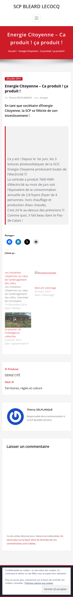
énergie (44, 97)
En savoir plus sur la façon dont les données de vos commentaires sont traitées (35, 539)
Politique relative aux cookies (39, 583)
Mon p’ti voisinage (45, 288)
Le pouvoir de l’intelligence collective (13, 333)
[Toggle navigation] (36, 18)
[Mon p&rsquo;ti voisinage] (48, 278)
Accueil (11, 51)
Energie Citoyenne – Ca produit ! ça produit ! (42, 51)
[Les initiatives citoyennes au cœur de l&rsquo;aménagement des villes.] (20, 290)
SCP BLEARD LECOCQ (36, 6)
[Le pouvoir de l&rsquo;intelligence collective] (18, 320)
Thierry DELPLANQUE (20, 97)
